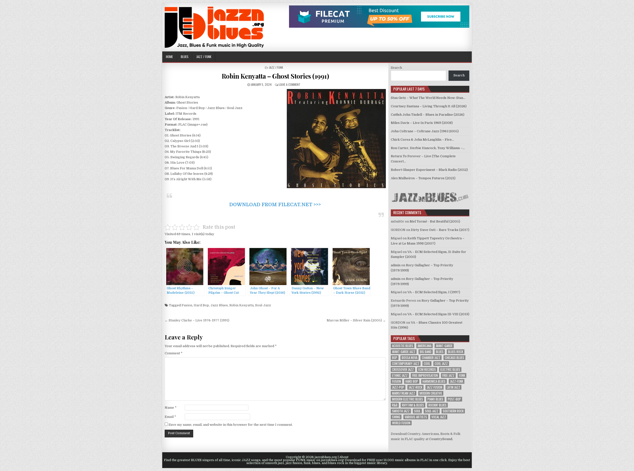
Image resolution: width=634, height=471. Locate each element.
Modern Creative (431, 393)
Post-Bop (454, 399)
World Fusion (401, 423)
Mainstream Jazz (403, 393)
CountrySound (440, 439)
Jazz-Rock (415, 387)
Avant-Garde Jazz (403, 351)
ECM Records (427, 369)
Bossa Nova (409, 357)
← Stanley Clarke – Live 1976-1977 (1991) (197, 320)
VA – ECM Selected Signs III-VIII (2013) (438, 314)
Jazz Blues (219, 305)
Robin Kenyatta (241, 305)
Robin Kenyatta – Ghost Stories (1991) (275, 76)
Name (171, 407)
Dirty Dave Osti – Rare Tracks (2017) (440, 230)
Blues (184, 56)
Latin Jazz (453, 387)
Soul (417, 411)
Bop (394, 357)
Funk (462, 375)
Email (170, 417)
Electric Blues (450, 369)
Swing (396, 417)
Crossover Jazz (403, 369)
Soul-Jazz (263, 305)
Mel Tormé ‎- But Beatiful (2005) (435, 221)
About (343, 457)
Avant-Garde (444, 345)
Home (169, 56)
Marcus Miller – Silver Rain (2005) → (356, 320)
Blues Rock (455, 351)
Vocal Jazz (438, 417)
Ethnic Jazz (400, 375)
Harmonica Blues (434, 381)
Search (396, 67)
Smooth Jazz (401, 411)
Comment (174, 353)
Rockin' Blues (437, 405)
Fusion (187, 305)
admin (395, 265)
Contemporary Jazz (405, 363)
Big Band (425, 351)
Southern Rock (453, 411)
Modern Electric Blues (407, 399)
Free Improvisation (425, 375)
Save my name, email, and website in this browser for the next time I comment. (231, 424)
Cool (427, 363)
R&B (394, 405)
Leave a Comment (289, 84)
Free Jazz (448, 375)
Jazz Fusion (434, 387)
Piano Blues (435, 399)
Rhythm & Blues (413, 405)
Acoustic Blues (402, 345)
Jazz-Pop (398, 387)
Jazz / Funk (203, 56)
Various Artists (416, 417)
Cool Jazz (441, 363)
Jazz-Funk (456, 381)
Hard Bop (201, 305)
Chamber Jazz (431, 357)
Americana (424, 345)
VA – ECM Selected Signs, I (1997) (433, 292)
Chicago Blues (454, 357)
